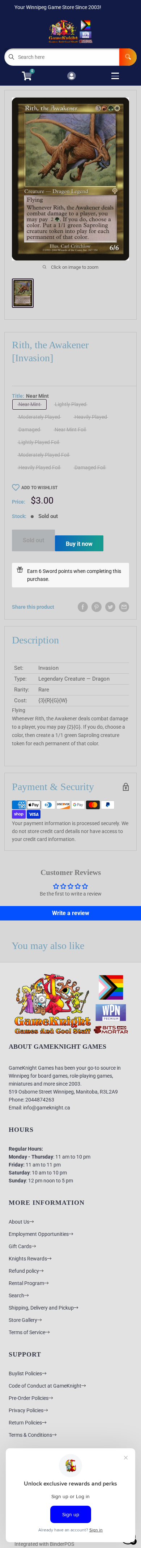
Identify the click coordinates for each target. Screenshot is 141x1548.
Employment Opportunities (39, 1234)
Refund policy (24, 1271)
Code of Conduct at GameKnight (45, 1386)
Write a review (70, 913)
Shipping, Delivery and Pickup (41, 1308)
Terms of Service (27, 1332)
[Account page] (71, 76)
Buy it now (79, 543)
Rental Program (26, 1283)
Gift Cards (20, 1246)
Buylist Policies (25, 1373)
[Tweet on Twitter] (110, 607)
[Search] (128, 57)
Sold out (33, 540)
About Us (19, 1222)
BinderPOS (62, 1544)
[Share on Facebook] (83, 607)
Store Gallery (23, 1320)
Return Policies (25, 1423)
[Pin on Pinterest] (96, 607)
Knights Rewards (28, 1259)
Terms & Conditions (30, 1435)
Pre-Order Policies (28, 1398)
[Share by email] (124, 607)
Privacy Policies (26, 1410)
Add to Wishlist (39, 487)
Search (16, 1295)
